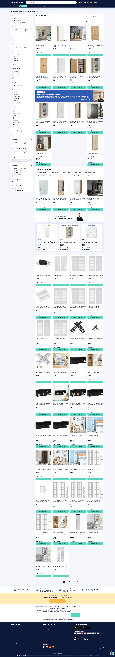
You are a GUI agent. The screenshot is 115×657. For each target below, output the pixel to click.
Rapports (91, 655)
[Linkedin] (75, 639)
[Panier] (102, 2)
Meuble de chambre (27, 11)
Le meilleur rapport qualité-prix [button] (68, 225)
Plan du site (30, 655)
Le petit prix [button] (46, 225)
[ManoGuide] (112, 653)
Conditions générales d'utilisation (69, 655)
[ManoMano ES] (53, 647)
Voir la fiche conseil (85, 99)
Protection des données (48, 655)
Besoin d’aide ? (14, 631)
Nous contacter (14, 633)
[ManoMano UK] (47, 647)
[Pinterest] (81, 639)
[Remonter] (102, 648)
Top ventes (45, 639)
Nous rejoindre (14, 639)
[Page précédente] (61, 582)
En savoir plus (70, 619)
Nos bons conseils (47, 627)
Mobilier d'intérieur (18, 11)
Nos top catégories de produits (50, 629)
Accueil (12, 11)
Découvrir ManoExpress (48, 641)
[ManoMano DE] (50, 647)
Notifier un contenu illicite (17, 635)
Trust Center (57, 655)
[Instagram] (85, 639)
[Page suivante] (77, 582)
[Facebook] (78, 639)
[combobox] (97, 15)
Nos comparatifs (46, 631)
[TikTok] (88, 639)
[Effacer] (75, 2)
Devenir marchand (15, 637)
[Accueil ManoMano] (17, 2)
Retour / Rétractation (16, 629)
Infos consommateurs (83, 655)
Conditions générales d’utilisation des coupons (21, 643)
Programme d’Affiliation (16, 641)
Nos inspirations (46, 637)
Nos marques (46, 633)
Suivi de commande (15, 627)
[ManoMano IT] (44, 647)
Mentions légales (37, 655)
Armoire (33, 11)
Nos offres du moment (48, 635)
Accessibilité (97, 655)
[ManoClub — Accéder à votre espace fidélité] (96, 2)
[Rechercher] (27, 2)
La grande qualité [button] (91, 225)
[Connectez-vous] (99, 2)
